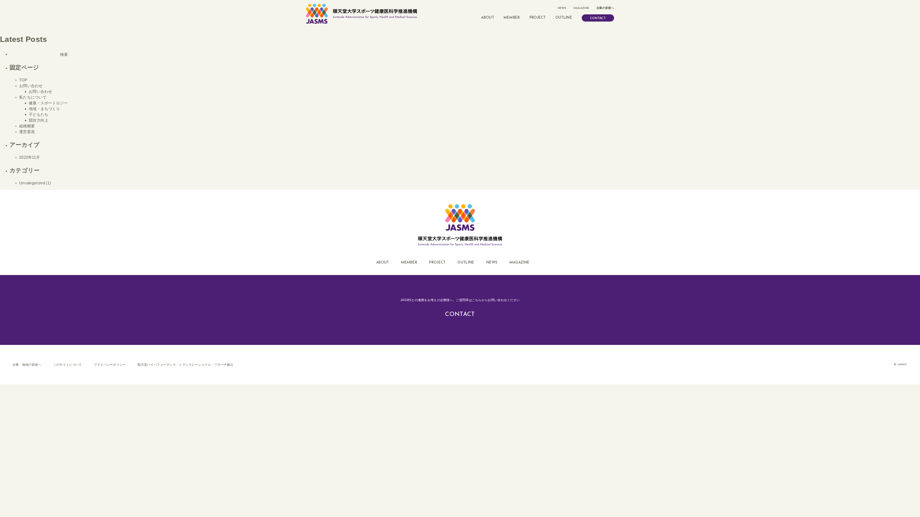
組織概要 (27, 126)
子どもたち (38, 114)
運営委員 (27, 132)
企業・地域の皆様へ (26, 364)
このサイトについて (67, 364)
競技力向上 (38, 120)
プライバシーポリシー (110, 364)
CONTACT (598, 18)
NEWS (562, 8)
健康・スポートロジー (48, 103)
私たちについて (32, 97)
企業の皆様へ (605, 8)
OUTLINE (563, 18)
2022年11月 (29, 157)
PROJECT (537, 18)
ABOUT (487, 18)
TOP (23, 80)
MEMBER (512, 18)
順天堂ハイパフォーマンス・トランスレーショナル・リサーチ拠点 (185, 364)
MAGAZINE (581, 8)
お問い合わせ (31, 86)
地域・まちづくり (44, 109)
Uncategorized (32, 183)
